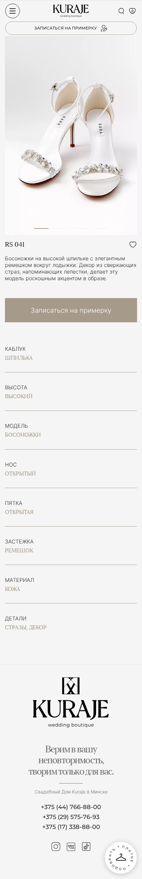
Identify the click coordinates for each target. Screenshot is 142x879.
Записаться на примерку (71, 310)
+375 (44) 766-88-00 (71, 807)
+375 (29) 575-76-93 (71, 817)
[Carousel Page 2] (61, 228)
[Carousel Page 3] (81, 228)
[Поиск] (121, 11)
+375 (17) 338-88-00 (71, 827)
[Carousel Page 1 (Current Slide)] (41, 228)
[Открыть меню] (12, 11)
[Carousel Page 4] (100, 228)
